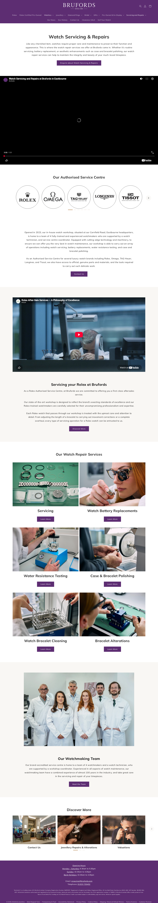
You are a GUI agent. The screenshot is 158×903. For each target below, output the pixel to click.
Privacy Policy (81, 902)
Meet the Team (79, 784)
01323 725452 (84, 884)
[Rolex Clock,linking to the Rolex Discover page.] (14, 6)
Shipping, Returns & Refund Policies (112, 902)
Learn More (45, 519)
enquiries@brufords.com (81, 881)
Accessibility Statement (66, 902)
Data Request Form (33, 902)
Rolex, (107, 258)
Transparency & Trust (49, 902)
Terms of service (131, 902)
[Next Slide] (148, 198)
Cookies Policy (93, 902)
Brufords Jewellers (18, 902)
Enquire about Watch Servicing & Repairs (79, 63)
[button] (140, 6)
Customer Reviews (145, 902)
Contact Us (79, 274)
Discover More (79, 429)
